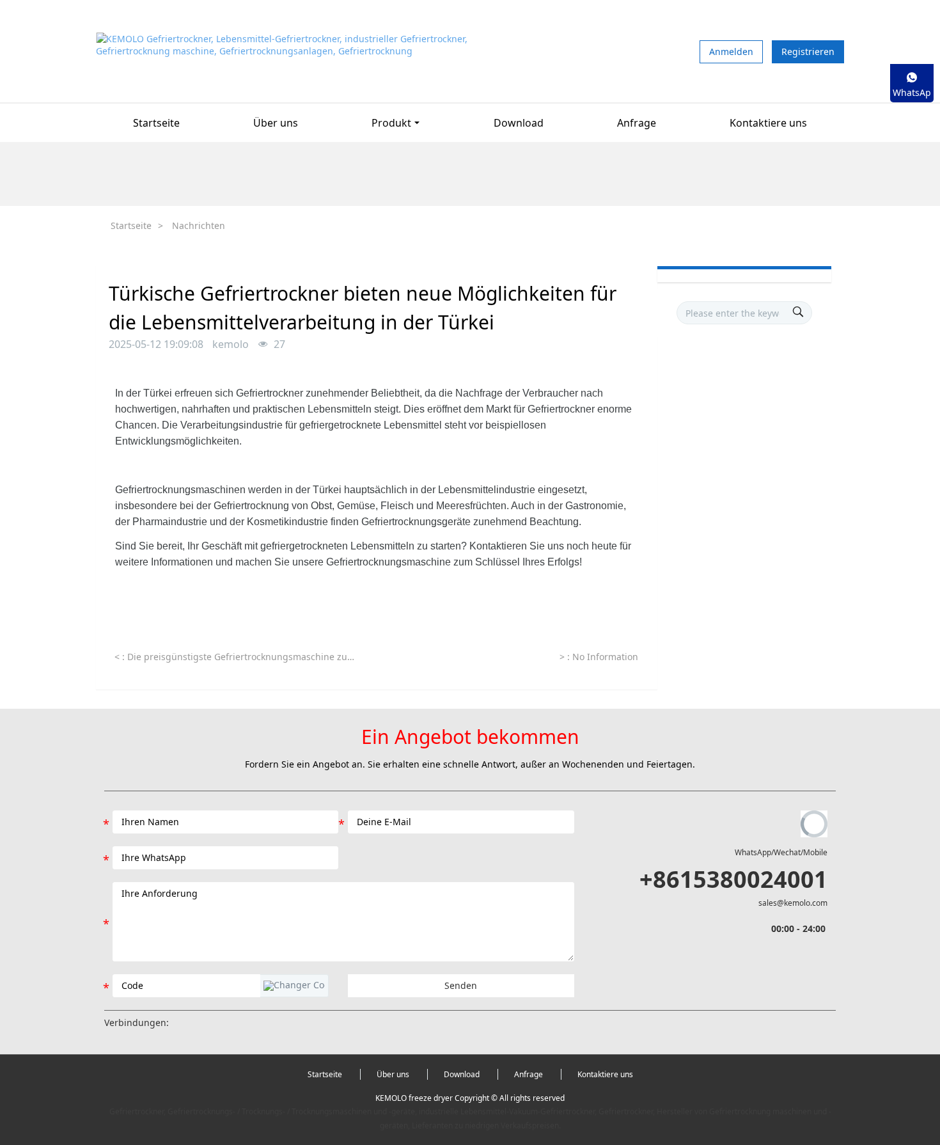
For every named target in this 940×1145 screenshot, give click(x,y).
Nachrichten (198, 225)
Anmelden (731, 51)
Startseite (156, 123)
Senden (460, 985)
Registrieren (807, 51)
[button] (294, 986)
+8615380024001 (733, 879)
